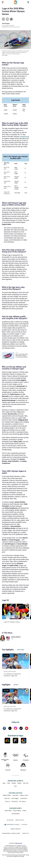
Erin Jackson (22, 801)
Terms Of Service (15, 829)
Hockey (24, 810)
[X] (10, 728)
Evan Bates (15, 795)
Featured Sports (15, 808)
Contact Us (25, 833)
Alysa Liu (7, 801)
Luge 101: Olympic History (12, 622)
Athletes (14, 783)
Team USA (25, 783)
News (4, 783)
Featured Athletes (15, 793)
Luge (12, 638)
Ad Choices (10, 820)
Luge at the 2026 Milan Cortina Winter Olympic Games (13, 11)
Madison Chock (24, 795)
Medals (19, 783)
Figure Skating (17, 810)
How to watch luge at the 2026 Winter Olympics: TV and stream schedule (21, 356)
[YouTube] (26, 728)
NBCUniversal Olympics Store (11, 833)
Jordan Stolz (23, 798)
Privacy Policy (19, 820)
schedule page (24, 136)
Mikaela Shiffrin (7, 795)
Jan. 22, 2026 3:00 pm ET (8, 25)
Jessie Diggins (15, 798)
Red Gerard (15, 801)
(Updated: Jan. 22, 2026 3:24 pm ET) (11, 27)
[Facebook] (4, 728)
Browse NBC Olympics (15, 781)
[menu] (3, 2)
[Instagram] (15, 728)
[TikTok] (21, 728)
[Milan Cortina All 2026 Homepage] (15, 2)
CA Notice (24, 824)
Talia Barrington (6, 23)
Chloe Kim (7, 798)
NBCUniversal (18, 843)
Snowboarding (15, 813)
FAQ (15, 786)
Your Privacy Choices (13, 824)
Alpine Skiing (8, 810)
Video (8, 783)
